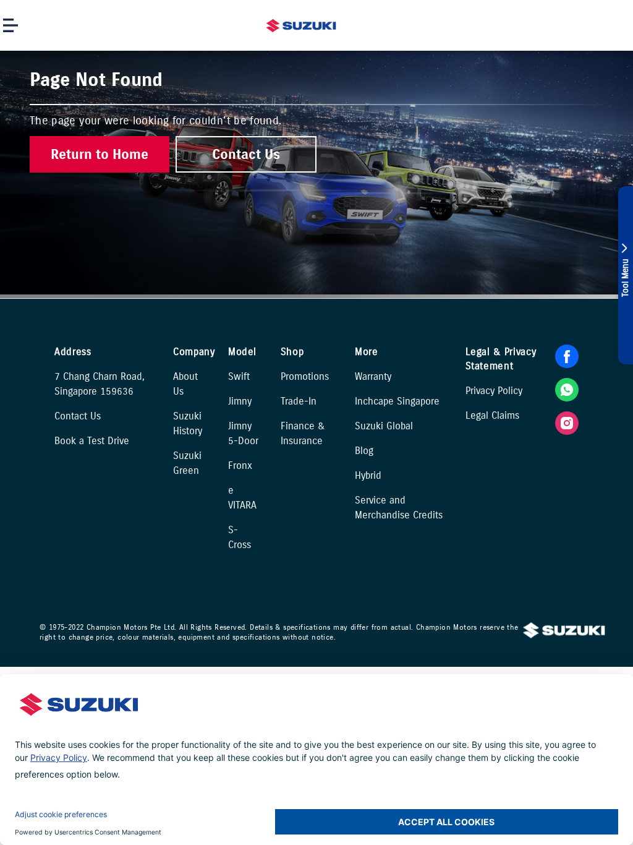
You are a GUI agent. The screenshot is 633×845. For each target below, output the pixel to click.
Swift (239, 376)
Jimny (240, 401)
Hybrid (368, 475)
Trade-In (298, 401)
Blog (364, 451)
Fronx (240, 465)
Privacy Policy (493, 391)
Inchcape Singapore (397, 401)
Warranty (373, 376)
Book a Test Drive (91, 441)
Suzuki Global (384, 426)
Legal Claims (492, 415)
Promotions (305, 376)
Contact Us (77, 416)
